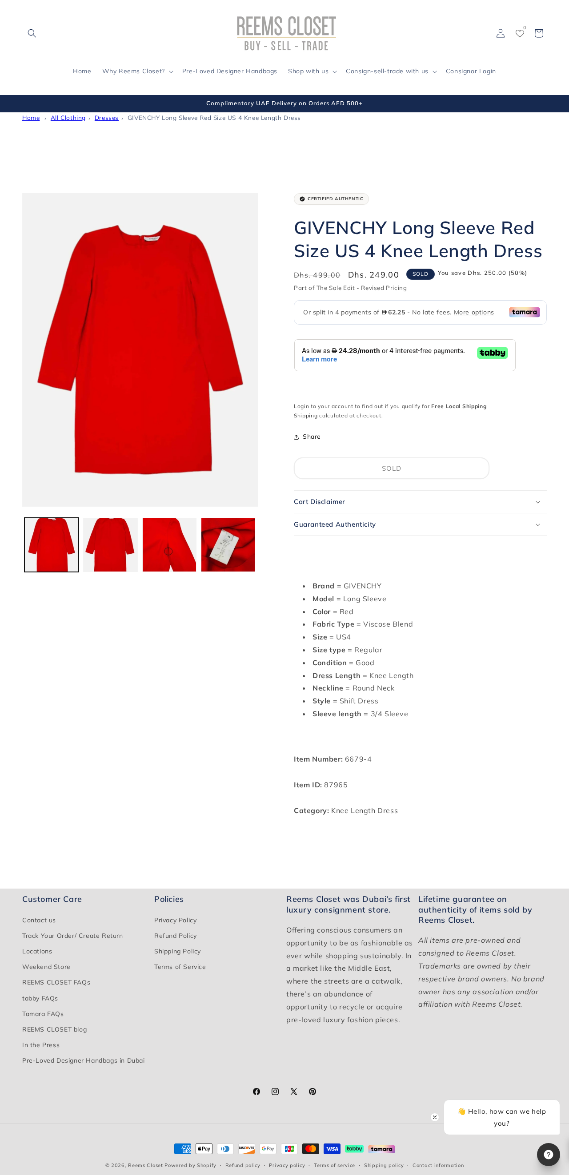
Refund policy (242, 1165)
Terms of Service (180, 967)
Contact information (438, 1165)
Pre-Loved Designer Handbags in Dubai (83, 1060)
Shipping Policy (177, 951)
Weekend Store (46, 967)
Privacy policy (287, 1165)
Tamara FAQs (43, 1014)
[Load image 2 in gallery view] (110, 545)
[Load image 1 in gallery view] (51, 545)
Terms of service (334, 1165)
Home (31, 117)
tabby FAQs (40, 998)
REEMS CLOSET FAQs (56, 982)
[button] (32, 33)
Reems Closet (145, 1165)
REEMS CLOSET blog (54, 1029)
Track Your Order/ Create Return (72, 936)
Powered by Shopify (190, 1165)
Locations (37, 951)
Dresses (107, 117)
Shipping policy (384, 1165)
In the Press (41, 1045)
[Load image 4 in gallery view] (228, 545)
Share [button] (312, 437)
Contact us (39, 920)
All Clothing (68, 117)
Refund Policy (175, 936)
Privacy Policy (175, 920)
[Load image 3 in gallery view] (169, 545)
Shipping (306, 415)
